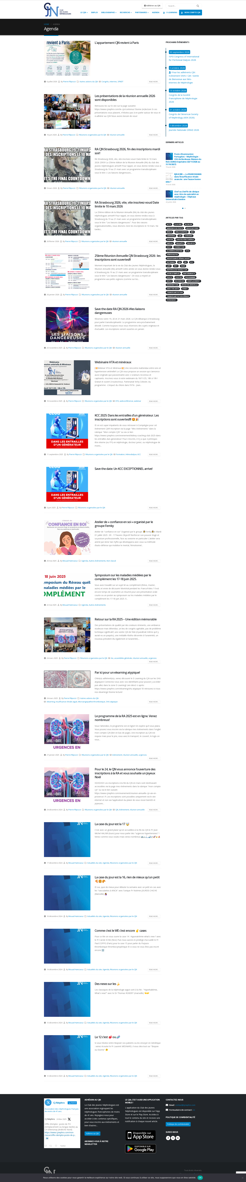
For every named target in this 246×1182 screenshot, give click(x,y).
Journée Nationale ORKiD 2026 (184, 129)
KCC (139, 454)
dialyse (170, 239)
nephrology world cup (177, 270)
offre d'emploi (173, 273)
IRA (179, 262)
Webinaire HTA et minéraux (113, 362)
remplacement (193, 281)
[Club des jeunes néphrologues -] (57, 10)
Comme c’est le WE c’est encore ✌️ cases (120, 931)
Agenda (155, 12)
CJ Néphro (50, 1119)
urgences (152, 658)
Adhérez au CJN (92, 1133)
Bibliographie (108, 12)
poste (169, 277)
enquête (180, 243)
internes (113, 81)
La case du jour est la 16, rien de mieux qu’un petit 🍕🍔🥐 (127, 879)
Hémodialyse (131, 454)
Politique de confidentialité (178, 1124)
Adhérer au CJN (153, 5)
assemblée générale (123, 658)
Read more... (154, 82)
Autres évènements (97, 561)
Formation (120, 454)
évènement (117, 755)
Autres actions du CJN (89, 81)
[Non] (242, 1177)
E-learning (172, 12)
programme (190, 277)
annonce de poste (175, 228)
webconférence (126, 401)
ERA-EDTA (191, 243)
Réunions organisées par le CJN (92, 135)
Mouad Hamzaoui (70, 561)
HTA (117, 401)
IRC (185, 262)
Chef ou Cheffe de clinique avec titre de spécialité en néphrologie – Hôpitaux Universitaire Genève (182, 195)
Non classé (111, 561)
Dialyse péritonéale (185, 239)
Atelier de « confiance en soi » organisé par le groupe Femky (124, 524)
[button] (183, 208)
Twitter (173, 1138)
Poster (179, 277)
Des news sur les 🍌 (107, 984)
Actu (169, 224)
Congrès (105, 81)
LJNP (169, 266)
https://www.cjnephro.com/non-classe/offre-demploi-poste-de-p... (60, 1134)
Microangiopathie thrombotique (91, 701)
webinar (137, 401)
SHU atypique (112, 701)
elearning (51, 701)
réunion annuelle (117, 135)
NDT (176, 266)
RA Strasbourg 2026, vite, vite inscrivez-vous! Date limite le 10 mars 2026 (127, 204)
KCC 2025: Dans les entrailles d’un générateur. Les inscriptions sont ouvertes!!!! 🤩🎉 (127, 417)
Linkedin (178, 1138)
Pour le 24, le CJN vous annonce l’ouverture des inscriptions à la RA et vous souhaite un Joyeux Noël (125, 773)
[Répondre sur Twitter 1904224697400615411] (46, 1146)
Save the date (173, 289)
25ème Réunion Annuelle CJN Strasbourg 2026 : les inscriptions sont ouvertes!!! (127, 258)
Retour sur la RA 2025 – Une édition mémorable (126, 619)
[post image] (67, 58)
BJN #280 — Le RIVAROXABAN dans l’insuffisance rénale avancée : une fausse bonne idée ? (183, 178)
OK (200, 1177)
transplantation (175, 292)
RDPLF (169, 281)
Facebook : (168, 1138)
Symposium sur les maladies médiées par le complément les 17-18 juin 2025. (123, 577)
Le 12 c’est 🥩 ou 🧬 (107, 1037)
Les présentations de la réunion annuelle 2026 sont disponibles (125, 98)
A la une (178, 224)
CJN (116, 809)
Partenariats (189, 273)
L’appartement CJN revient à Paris (117, 43)
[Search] (198, 5)
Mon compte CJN (192, 12)
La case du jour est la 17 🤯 (112, 824)
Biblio (169, 232)
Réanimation (172, 285)
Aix (112, 658)
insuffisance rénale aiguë (66, 701)
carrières (171, 236)
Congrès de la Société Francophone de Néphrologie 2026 (183, 98)
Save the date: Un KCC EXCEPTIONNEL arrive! (123, 469)
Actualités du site (94, 863)
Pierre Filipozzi (69, 81)
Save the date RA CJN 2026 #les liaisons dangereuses (120, 311)
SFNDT (120, 81)
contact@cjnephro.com (185, 1105)
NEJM (183, 266)
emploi (170, 243)
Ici (194, 1110)
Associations (192, 228)
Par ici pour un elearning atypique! (117, 672)
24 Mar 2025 (61, 1119)
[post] (169, 156)
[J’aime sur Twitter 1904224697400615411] (57, 1146)
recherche (179, 281)
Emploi (94, 12)
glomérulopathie (174, 251)
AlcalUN (188, 224)
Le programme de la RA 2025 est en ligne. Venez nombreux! (126, 718)
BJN (192, 232)
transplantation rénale (178, 296)
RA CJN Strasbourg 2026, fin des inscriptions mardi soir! (127, 151)
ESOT (169, 247)
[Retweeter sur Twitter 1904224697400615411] (51, 1146)
